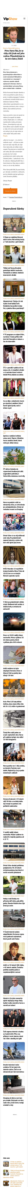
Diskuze (7, 184)
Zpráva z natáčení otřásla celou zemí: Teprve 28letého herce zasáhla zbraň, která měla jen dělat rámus (13, 439)
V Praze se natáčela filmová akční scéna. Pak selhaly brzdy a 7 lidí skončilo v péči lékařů (13, 239)
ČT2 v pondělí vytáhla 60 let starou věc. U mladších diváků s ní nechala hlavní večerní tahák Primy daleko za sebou (13, 371)
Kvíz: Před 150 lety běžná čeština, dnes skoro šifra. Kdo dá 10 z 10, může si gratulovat (13, 703)
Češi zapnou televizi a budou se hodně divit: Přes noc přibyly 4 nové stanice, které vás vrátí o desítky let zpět (13, 1035)
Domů (5, 48)
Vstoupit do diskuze (10, 191)
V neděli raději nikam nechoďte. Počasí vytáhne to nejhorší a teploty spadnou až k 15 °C (13, 835)
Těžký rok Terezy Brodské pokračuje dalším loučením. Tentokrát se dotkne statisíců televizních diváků (13, 271)
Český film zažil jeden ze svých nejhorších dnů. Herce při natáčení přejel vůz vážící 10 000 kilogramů (13, 736)
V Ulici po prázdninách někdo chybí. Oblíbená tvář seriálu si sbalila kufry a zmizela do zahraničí (13, 605)
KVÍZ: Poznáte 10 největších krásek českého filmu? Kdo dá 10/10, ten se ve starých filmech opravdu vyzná (13, 572)
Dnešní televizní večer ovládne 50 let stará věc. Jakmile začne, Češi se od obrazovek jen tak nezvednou (13, 1068)
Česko (4, 234)
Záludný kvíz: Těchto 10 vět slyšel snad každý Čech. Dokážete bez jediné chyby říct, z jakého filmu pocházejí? (13, 304)
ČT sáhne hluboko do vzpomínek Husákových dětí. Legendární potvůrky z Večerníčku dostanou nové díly (14, 472)
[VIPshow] (10, 20)
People (5, 136)
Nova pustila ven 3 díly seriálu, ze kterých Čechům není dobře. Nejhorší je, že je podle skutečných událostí (14, 769)
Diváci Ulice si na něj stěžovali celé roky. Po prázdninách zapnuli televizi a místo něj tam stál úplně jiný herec (14, 539)
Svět (4, 433)
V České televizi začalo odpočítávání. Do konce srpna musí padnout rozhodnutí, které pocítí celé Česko (13, 935)
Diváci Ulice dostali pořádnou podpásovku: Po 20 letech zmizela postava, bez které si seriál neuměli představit (13, 869)
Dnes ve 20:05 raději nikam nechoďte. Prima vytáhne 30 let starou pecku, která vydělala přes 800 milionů (13, 638)
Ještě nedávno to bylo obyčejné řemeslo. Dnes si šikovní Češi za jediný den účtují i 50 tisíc (12, 671)
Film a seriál (10, 234)
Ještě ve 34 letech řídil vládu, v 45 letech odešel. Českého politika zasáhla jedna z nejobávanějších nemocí (13, 968)
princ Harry (15, 66)
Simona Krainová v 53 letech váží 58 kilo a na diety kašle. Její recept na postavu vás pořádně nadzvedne (13, 802)
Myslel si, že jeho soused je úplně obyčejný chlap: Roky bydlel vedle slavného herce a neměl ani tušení (13, 1001)
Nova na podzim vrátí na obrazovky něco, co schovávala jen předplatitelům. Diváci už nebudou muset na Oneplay (14, 505)
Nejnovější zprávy (13, 48)
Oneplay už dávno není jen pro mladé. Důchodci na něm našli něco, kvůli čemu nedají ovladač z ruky (13, 1101)
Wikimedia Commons (18, 26)
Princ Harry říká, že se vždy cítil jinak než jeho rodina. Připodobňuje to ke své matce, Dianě (14, 54)
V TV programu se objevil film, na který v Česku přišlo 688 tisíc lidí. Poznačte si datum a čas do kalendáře (13, 338)
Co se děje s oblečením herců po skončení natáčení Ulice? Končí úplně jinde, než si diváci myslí (13, 404)
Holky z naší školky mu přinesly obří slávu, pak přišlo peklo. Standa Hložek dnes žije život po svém (14, 902)
